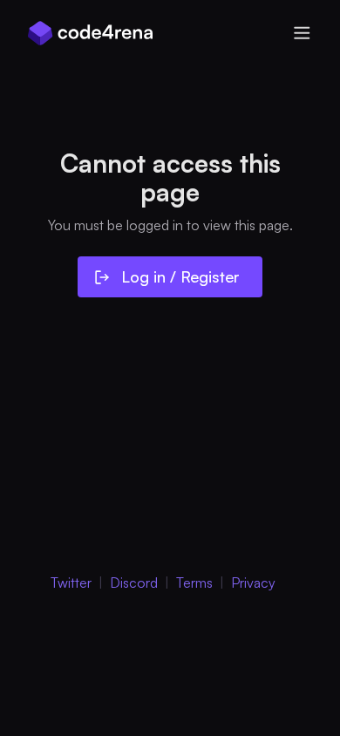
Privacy (253, 582)
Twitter (71, 582)
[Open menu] (301, 33)
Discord (134, 582)
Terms (194, 582)
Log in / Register (180, 276)
